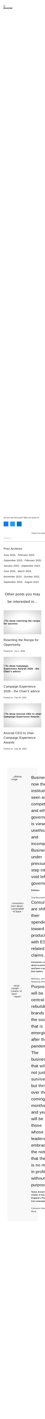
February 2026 (25, 573)
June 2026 (9, 573)
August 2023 (31, 600)
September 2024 (30, 584)
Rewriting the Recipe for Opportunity (22, 661)
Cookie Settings (10, 1410)
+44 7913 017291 (10, 1365)
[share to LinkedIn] (19, 542)
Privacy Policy (9, 1408)
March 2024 (23, 589)
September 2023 (13, 600)
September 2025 (13, 579)
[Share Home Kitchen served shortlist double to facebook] (6, 542)
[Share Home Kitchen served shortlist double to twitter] (12, 542)
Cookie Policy (24, 1408)
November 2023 (12, 595)
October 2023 (31, 595)
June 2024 (9, 589)
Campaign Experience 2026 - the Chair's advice (22, 707)
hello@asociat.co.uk (17, 1373)
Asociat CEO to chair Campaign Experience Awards (20, 756)
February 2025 (32, 579)
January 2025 (11, 584)
